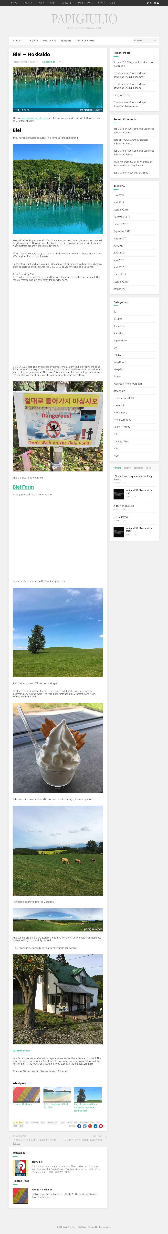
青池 (21, 1126)
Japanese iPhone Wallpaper (128, 383)
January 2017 (121, 289)
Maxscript (119, 405)
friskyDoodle (120, 362)
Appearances (120, 340)
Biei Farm (23, 487)
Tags (148, 468)
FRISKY (101, 3)
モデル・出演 (49, 40)
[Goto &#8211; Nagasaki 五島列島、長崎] (57, 1095)
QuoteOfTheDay (122, 427)
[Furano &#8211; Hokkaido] (26, 1095)
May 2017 (119, 260)
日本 (92, 1122)
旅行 (86, 1122)
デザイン (34, 40)
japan (43, 1122)
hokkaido (34, 1122)
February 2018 (121, 209)
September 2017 (122, 231)
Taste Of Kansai (85, 3)
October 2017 (121, 224)
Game (117, 376)
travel (62, 1122)
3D (115, 311)
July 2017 (118, 245)
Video (116, 448)
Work (52, 3)
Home (16, 3)
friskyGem (119, 369)
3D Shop (41, 3)
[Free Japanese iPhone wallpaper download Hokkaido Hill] (88, 1095)
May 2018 (119, 195)
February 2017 (121, 281)
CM (115, 347)
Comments (138, 468)
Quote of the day (122, 95)
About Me (27, 3)
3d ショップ (19, 40)
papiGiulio (119, 129)
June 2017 (119, 253)
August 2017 (120, 238)
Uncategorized (121, 441)
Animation (119, 333)
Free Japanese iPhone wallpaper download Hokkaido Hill (85, 1107)
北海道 (75, 1122)
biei (27, 1122)
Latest (127, 468)
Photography (120, 412)
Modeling (67, 3)
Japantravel (18, 1122)
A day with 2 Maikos (138, 172)
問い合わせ (66, 40)
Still (115, 434)
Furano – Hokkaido (22, 1104)
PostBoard (82, 1227)
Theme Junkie (105, 1227)
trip (68, 1122)
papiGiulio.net (70, 1227)
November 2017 (122, 217)
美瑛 (15, 1126)
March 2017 (120, 274)
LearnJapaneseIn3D (124, 398)
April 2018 (119, 202)
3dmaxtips (119, 326)
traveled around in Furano (34, 118)
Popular (117, 468)
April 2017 (119, 267)
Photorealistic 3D (122, 419)
